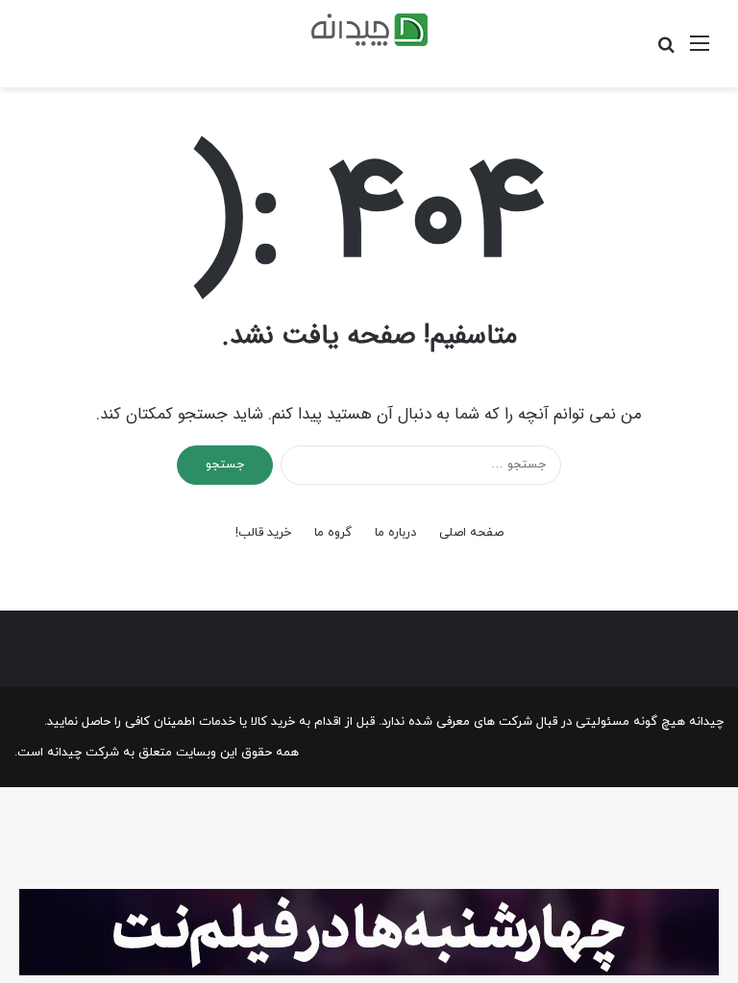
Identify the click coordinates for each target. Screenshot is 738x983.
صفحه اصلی (471, 532)
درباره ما (395, 532)
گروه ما (333, 532)
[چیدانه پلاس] (369, 29)
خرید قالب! (263, 532)
